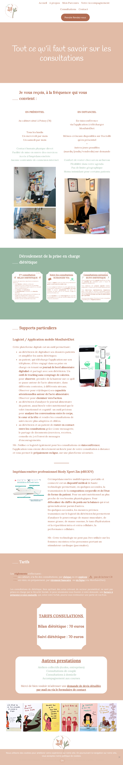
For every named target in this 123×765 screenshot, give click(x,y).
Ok (62, 760)
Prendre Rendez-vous (75, 17)
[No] (119, 757)
